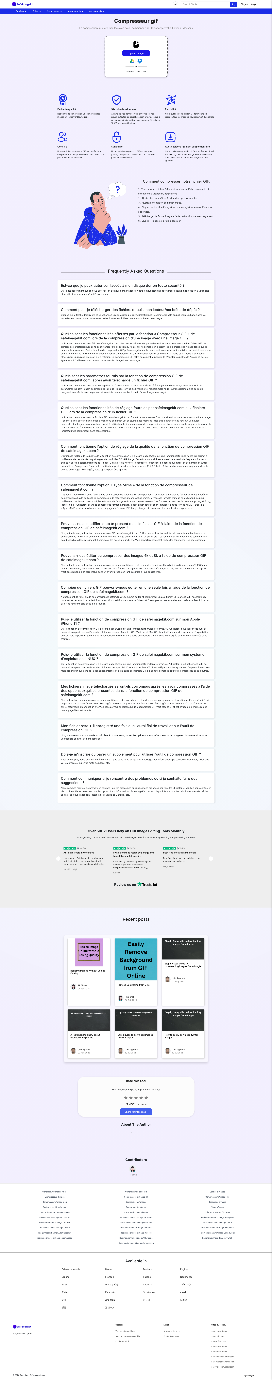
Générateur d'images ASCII (54, 1192)
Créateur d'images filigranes (217, 1212)
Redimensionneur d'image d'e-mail (136, 1222)
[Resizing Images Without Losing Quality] (89, 952)
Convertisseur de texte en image (55, 1212)
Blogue (244, 4)
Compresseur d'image (55, 1197)
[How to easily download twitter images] (183, 1020)
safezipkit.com (218, 1336)
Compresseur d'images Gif (136, 1197)
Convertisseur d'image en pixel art (54, 1217)
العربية (183, 1292)
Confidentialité (122, 1341)
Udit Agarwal (178, 978)
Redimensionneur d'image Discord (136, 1233)
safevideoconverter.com (222, 1367)
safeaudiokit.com (219, 1351)
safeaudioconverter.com (222, 1356)
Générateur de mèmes (136, 1207)
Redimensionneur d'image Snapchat (217, 1227)
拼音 (64, 1307)
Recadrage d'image (217, 1202)
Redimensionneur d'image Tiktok (217, 1222)
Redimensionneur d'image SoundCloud (217, 1233)
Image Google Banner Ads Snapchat (54, 1233)
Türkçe (65, 1292)
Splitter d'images (217, 1192)
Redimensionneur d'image (136, 1212)
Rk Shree (82, 985)
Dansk (108, 1269)
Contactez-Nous (171, 1336)
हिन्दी (64, 1299)
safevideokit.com (219, 1331)
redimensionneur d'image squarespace (54, 1238)
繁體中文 (109, 1307)
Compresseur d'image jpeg (54, 1202)
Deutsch (147, 1269)
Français (109, 1276)
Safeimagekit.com (37, 1375)
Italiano (147, 1276)
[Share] (175, 4)
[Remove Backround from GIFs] (136, 959)
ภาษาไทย (110, 1299)
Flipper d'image (217, 1207)
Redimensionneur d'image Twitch (217, 1238)
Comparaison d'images (136, 1202)
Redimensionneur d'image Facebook (136, 1217)
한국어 (146, 1299)
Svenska (147, 1284)
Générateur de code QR (136, 1192)
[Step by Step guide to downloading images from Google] (183, 948)
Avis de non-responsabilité (127, 1336)
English (184, 1269)
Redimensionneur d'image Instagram (217, 1217)
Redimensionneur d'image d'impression (136, 1243)
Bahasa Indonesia (71, 1269)
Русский (110, 1292)
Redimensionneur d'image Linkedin (54, 1222)
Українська (149, 1292)
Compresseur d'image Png (217, 1197)
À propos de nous (171, 1331)
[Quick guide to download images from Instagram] (136, 1020)
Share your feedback (136, 1111)
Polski (65, 1284)
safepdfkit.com (218, 1341)
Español (66, 1276)
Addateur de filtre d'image (54, 1207)
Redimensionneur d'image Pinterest (136, 1227)
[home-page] (24, 4)
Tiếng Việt (185, 1284)
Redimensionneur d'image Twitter (55, 1227)
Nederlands (186, 1276)
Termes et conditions (125, 1331)
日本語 (183, 1299)
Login (253, 4)
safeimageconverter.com (222, 1361)
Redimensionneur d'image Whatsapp (136, 1238)
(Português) (111, 1284)
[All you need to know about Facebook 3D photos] (89, 1020)
